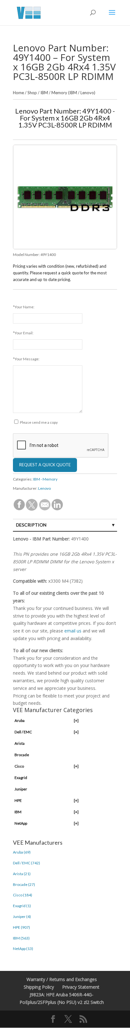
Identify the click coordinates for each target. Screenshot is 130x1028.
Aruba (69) (22, 852)
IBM (44, 92)
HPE (47, 800)
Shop (32, 92)
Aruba (47, 720)
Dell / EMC (47, 732)
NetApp (47, 823)
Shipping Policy (39, 987)
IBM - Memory (45, 479)
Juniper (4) (22, 916)
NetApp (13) (23, 948)
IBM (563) (21, 938)
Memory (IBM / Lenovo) (73, 92)
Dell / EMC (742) (26, 863)
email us (72, 631)
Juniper (21, 789)
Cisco (47, 766)
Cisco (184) (22, 895)
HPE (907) (21, 927)
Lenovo (44, 488)
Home (18, 92)
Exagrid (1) (22, 905)
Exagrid (21, 777)
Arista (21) (22, 873)
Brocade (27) (24, 884)
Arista (20, 743)
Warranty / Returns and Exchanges (62, 979)
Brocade (22, 754)
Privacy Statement (80, 987)
